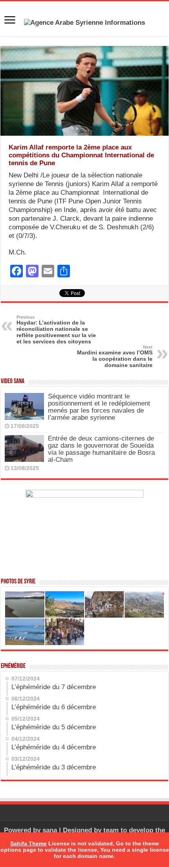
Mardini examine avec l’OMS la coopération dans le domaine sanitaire (114, 356)
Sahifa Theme (28, 843)
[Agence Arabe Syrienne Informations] (84, 22)
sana (49, 830)
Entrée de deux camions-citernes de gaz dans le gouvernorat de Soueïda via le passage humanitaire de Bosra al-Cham (101, 449)
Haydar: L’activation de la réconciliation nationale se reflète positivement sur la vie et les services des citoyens (56, 330)
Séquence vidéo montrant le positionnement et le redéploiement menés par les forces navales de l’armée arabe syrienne (99, 407)
